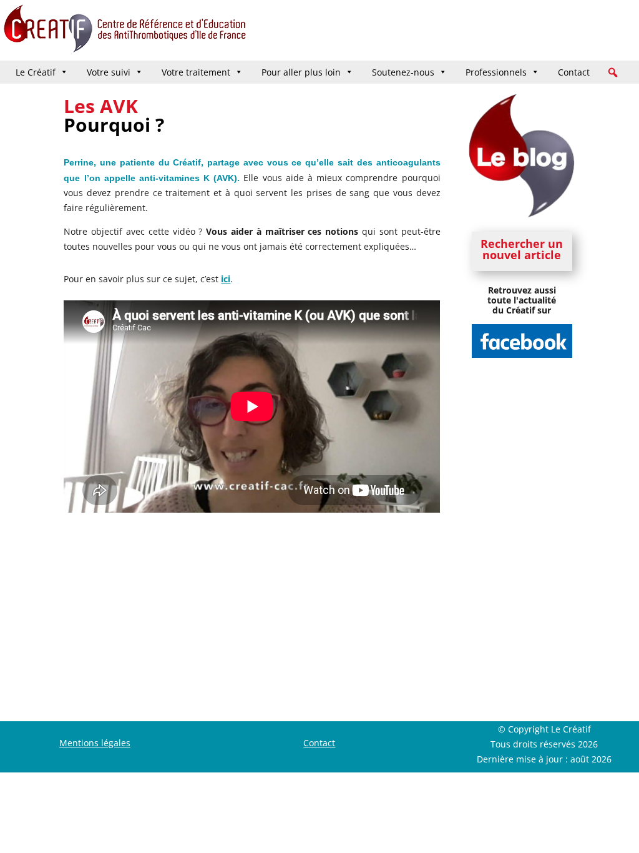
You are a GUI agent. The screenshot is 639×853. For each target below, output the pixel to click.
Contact (574, 72)
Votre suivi (108, 72)
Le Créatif (36, 72)
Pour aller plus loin (301, 72)
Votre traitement (196, 72)
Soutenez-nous (403, 72)
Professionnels (496, 72)
